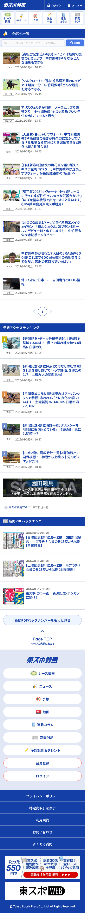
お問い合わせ (42, 831)
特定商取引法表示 (42, 807)
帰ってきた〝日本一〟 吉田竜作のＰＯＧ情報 (50, 281)
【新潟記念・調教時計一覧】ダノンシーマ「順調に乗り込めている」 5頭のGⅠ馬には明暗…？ (52, 429)
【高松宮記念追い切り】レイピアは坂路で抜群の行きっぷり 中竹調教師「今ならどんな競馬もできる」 (51, 58)
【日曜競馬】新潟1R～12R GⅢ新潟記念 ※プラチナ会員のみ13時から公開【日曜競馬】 (53, 541)
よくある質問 (42, 843)
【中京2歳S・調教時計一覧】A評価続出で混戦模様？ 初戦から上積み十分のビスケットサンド (51, 456)
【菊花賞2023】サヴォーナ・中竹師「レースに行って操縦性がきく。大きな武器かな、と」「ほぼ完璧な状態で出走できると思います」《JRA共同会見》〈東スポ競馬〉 (51, 197)
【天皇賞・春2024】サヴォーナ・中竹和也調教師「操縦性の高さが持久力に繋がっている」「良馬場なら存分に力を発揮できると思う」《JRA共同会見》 (51, 140)
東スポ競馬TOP (18, 507)
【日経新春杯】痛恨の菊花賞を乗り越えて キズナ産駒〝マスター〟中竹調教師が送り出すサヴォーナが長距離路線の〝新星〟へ (51, 169)
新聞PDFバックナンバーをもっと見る (43, 620)
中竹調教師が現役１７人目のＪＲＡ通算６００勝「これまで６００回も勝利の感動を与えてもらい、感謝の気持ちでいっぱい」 (51, 257)
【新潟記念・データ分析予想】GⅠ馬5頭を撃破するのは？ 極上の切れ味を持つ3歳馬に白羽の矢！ (52, 342)
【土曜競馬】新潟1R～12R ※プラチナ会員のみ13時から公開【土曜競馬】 (53, 567)
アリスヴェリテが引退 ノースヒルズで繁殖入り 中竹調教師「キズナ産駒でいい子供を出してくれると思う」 (50, 111)
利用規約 (42, 819)
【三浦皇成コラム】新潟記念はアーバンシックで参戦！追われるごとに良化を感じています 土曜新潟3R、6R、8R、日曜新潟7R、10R (51, 399)
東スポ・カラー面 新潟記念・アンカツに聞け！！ (52, 595)
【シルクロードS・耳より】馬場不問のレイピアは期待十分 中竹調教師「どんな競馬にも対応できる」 (51, 84)
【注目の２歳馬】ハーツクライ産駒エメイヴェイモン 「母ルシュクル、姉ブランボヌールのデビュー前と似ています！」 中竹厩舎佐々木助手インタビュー (51, 228)
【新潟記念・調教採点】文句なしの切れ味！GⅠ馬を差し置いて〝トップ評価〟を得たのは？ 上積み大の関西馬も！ (52, 370)
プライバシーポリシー (42, 795)
